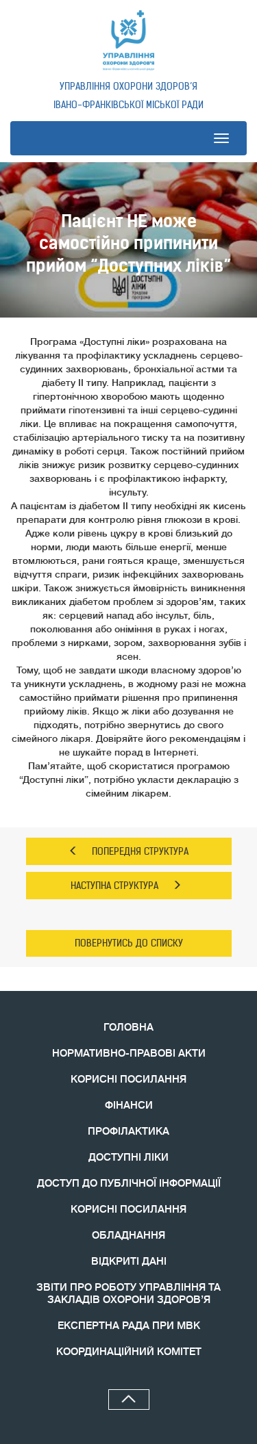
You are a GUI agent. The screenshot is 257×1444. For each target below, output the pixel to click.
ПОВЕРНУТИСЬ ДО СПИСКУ (129, 943)
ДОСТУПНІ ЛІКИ (128, 1157)
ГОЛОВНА (128, 1027)
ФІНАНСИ (129, 1105)
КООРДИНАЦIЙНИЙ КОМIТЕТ (128, 1352)
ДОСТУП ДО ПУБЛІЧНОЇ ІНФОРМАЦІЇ (129, 1183)
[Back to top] (128, 1399)
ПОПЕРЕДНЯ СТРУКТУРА (140, 851)
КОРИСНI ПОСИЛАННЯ (128, 1209)
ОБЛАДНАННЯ (128, 1235)
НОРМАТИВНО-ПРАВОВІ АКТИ (129, 1053)
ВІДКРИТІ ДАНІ (129, 1261)
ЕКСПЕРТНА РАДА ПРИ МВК (129, 1326)
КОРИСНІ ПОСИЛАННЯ (128, 1079)
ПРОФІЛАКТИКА (128, 1131)
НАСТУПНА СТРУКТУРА (114, 885)
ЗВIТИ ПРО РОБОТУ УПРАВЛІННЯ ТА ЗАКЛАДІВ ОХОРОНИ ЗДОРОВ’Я (128, 1294)
